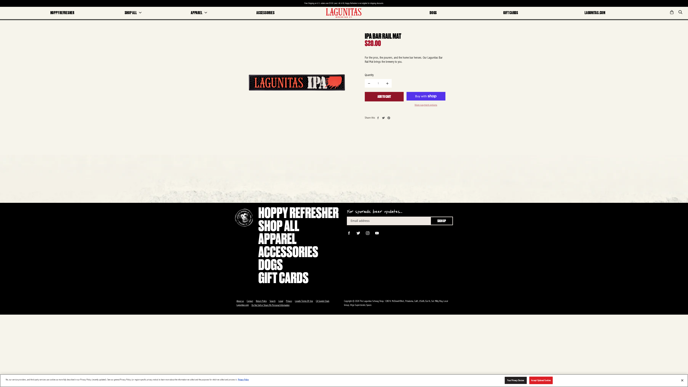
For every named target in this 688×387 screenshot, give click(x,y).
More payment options (426, 105)
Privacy (289, 301)
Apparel (196, 13)
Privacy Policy (243, 379)
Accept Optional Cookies (541, 380)
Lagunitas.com (595, 13)
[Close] (682, 380)
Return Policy (261, 301)
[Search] (680, 11)
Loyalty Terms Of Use (304, 301)
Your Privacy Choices (515, 380)
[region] (344, 380)
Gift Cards (510, 13)
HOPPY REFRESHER (62, 13)
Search (273, 301)
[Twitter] (358, 233)
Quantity (369, 75)
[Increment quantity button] (387, 83)
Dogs (433, 13)
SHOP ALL (131, 13)
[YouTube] (376, 233)
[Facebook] (348, 233)
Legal (280, 301)
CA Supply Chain (322, 301)
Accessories (265, 13)
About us (240, 301)
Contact (250, 301)
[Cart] (672, 11)
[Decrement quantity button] (369, 83)
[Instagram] (367, 233)
